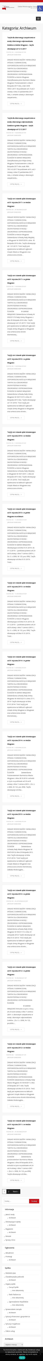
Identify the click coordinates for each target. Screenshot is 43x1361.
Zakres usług (10, 1331)
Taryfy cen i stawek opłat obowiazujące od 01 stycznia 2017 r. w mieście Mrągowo (21, 202)
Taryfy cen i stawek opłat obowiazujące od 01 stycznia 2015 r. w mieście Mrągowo (21, 586)
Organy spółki (10, 1284)
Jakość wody (10, 1214)
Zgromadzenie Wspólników (18, 1302)
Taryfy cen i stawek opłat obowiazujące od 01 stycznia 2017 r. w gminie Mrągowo (21, 279)
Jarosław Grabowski (14, 55)
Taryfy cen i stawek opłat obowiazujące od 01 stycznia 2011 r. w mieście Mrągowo (21, 1124)
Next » (15, 1191)
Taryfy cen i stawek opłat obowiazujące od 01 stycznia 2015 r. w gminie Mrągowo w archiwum (21, 513)
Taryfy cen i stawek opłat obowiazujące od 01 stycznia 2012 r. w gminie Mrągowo (21, 971)
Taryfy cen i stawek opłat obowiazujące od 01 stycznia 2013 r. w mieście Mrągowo (21, 814)
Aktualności (10, 1253)
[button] (40, 8)
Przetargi (9, 1256)
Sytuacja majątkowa (13, 1324)
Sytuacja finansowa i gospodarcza (18, 1316)
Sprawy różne (10, 1240)
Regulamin (9, 1229)
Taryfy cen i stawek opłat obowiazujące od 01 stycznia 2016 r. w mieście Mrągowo (21, 436)
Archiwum (12, 1218)
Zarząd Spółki (14, 1287)
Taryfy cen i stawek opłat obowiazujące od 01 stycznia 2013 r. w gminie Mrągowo (21, 894)
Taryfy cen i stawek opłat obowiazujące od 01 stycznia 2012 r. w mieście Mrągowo (21, 1047)
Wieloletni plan (11, 1273)
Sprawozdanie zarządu (14, 1309)
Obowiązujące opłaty (13, 1222)
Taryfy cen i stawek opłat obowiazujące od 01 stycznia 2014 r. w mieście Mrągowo (21, 740)
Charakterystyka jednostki (15, 1277)
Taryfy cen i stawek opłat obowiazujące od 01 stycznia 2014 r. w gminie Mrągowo (21, 660)
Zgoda (22, 1358)
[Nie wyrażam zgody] (40, 1354)
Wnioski (8, 1236)
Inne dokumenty (18, 1290)
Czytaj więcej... (15, 103)
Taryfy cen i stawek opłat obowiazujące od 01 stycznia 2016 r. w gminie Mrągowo (21, 359)
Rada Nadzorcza (15, 1294)
